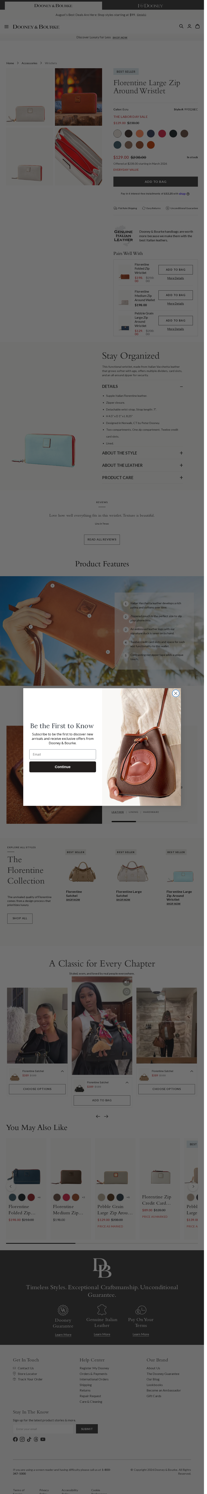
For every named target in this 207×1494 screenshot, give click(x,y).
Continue (63, 767)
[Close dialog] (175, 693)
